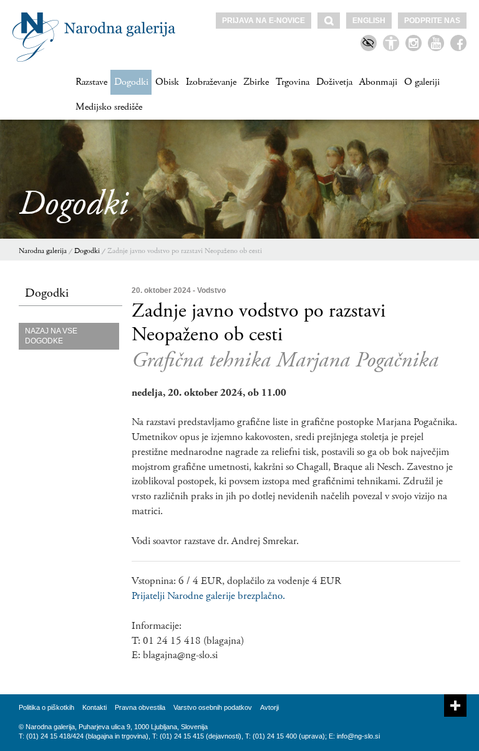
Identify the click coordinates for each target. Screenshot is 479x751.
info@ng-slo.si (358, 736)
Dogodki (131, 81)
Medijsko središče (108, 106)
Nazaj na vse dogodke (51, 336)
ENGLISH (368, 20)
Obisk (167, 81)
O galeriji (422, 81)
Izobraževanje (211, 81)
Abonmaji (378, 81)
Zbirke (256, 81)
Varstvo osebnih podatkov (212, 707)
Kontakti (94, 707)
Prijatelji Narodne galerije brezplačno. (208, 596)
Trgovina (292, 81)
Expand (455, 705)
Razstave (91, 81)
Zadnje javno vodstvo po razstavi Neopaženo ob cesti (184, 251)
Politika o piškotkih (46, 707)
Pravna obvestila (140, 707)
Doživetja (334, 81)
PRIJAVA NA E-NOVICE (263, 20)
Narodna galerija (43, 251)
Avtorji (269, 707)
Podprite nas (432, 20)
